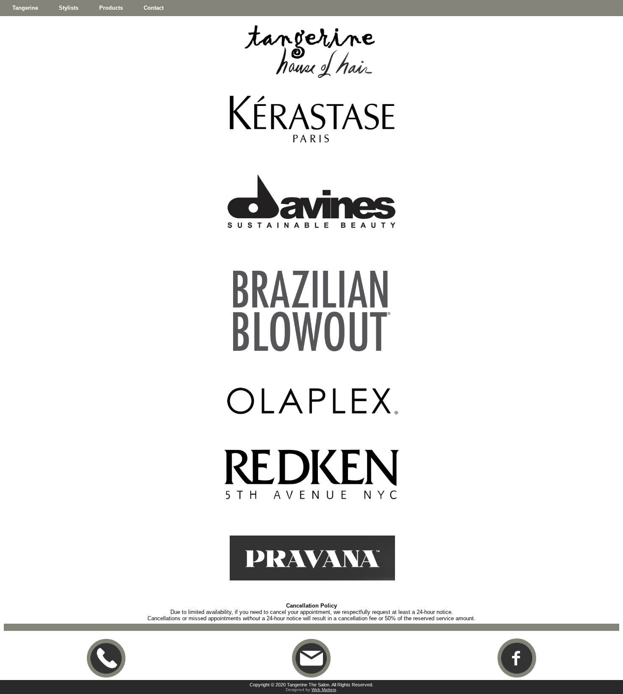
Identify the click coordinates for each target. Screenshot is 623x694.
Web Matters (324, 689)
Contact (154, 8)
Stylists (68, 8)
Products (111, 8)
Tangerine (25, 8)
